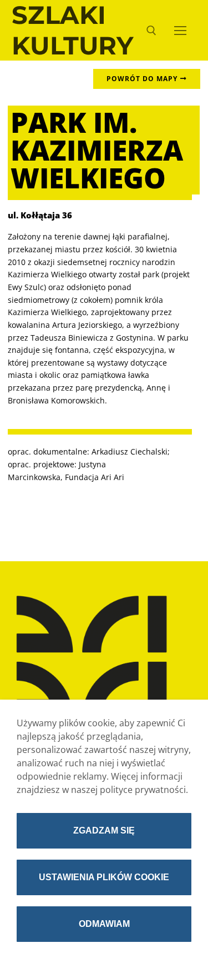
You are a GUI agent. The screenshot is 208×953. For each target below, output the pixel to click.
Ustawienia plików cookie (104, 877)
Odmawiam (104, 924)
